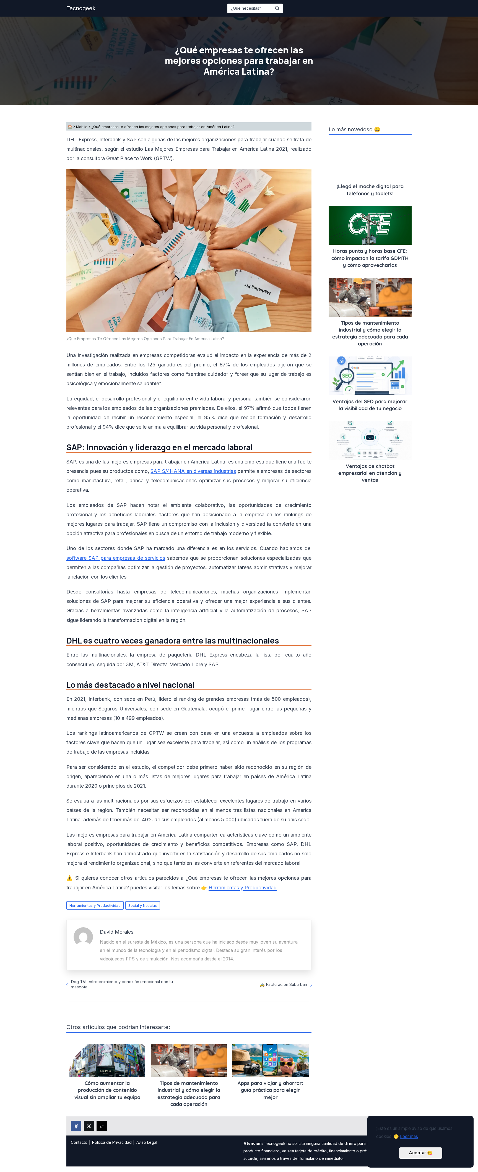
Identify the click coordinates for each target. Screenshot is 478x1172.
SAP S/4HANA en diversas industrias (193, 471)
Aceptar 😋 (420, 1152)
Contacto (79, 1142)
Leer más (409, 1136)
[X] (89, 1126)
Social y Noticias (142, 905)
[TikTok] (102, 1126)
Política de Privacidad (112, 1142)
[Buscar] (277, 8)
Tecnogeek (80, 8)
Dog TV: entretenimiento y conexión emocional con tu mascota (122, 984)
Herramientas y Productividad (95, 905)
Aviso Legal (146, 1142)
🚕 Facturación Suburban (283, 984)
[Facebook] (76, 1126)
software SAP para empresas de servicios (115, 558)
